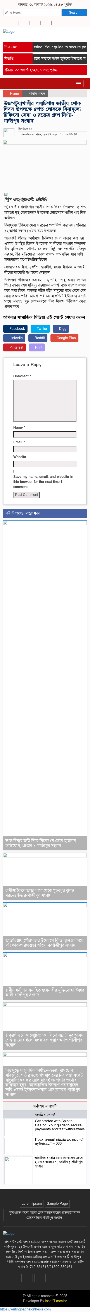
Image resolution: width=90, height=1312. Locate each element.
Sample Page (57, 1203)
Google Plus (66, 338)
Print (38, 347)
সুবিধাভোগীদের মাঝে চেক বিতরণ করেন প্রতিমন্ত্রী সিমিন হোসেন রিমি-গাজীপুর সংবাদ (44, 1215)
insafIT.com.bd (56, 1301)
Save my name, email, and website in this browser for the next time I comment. (43, 481)
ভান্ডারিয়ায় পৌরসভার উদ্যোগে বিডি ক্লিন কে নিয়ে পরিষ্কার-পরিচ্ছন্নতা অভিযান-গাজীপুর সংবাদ (44, 943)
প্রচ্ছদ (41, 93)
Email (19, 442)
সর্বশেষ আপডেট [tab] (45, 1106)
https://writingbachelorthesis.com (25, 1309)
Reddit (39, 338)
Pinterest (16, 347)
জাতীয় (33, 93)
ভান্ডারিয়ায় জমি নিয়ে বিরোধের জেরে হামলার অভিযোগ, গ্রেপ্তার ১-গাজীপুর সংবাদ (40, 843)
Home (14, 93)
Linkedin (16, 338)
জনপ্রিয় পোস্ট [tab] (45, 1114)
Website (19, 457)
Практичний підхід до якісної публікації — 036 (59, 1141)
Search (74, 12)
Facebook (17, 328)
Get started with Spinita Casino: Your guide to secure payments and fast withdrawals (60, 1125)
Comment (22, 376)
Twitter (41, 328)
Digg (62, 328)
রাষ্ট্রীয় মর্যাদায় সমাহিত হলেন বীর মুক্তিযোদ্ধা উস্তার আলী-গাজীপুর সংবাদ (44, 992)
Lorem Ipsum (32, 1203)
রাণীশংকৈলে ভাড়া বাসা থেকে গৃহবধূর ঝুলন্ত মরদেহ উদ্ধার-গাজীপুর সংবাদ (39, 893)
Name (19, 427)
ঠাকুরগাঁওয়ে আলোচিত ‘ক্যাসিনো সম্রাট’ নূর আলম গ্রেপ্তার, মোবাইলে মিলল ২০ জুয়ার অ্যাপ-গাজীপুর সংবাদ (44, 1040)
